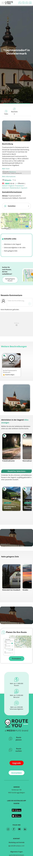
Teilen (6, 114)
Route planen (19, 738)
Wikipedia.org (12, 171)
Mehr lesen (6, 169)
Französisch (19, 186)
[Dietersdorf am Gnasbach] (11, 576)
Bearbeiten (14, 113)
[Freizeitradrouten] (11, 446)
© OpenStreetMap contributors (25, 228)
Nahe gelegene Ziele (10, 251)
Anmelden (16, 772)
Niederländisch (15, 188)
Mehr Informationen (9, 176)
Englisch (11, 186)
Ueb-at (8, 100)
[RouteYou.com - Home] (9, 2)
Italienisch (5, 188)
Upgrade (16, 763)
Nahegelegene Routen (10, 280)
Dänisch (4, 186)
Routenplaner (16, 659)
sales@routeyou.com (17, 846)
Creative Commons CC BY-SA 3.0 (15, 545)
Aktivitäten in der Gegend (12, 244)
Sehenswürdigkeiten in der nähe (14, 247)
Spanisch (24, 188)
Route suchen (18, 749)
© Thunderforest (14, 228)
